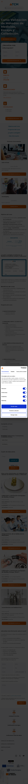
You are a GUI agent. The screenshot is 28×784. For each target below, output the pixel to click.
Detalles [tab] (13, 371)
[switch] (25, 393)
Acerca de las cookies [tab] (21, 371)
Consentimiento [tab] (5, 371)
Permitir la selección (14, 410)
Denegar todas (14, 414)
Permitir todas (14, 406)
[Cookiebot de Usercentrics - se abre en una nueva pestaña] (21, 368)
